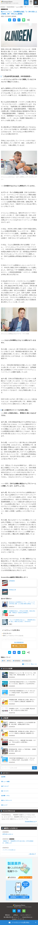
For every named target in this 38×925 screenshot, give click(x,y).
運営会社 (7, 915)
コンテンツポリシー (25, 915)
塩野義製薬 (17, 660)
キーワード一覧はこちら (30, 664)
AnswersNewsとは (30, 821)
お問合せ (15, 915)
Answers (2, 6)
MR (4, 660)
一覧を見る (31, 854)
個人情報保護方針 (19, 642)
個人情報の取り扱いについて (11, 917)
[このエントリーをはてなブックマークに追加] (19, 19)
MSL (9, 660)
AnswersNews (10, 6)
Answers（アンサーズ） (18, 919)
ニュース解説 (19, 6)
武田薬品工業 (27, 660)
